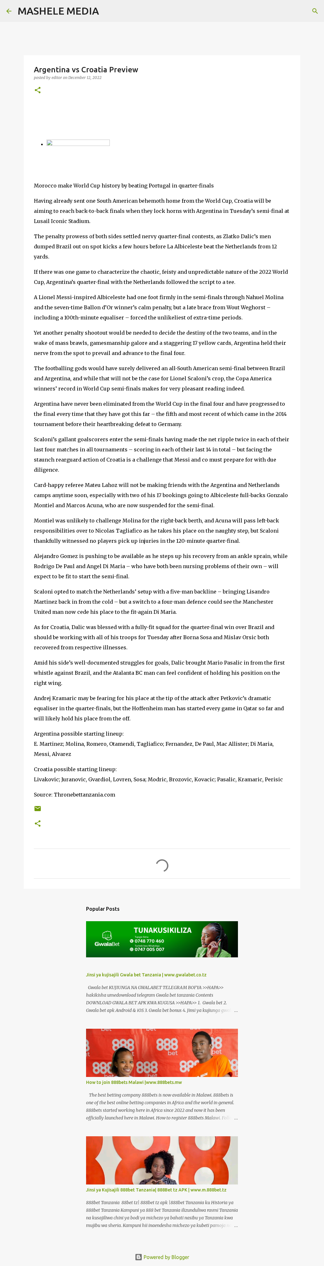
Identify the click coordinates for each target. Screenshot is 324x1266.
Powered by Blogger (165, 1257)
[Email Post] (37, 811)
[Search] (108, 11)
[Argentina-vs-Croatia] (78, 144)
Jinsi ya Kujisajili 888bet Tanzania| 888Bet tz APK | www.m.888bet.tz (156, 1189)
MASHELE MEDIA (58, 10)
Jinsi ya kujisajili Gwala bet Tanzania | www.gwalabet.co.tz (146, 974)
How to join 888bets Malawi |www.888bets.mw (134, 1082)
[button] (37, 90)
